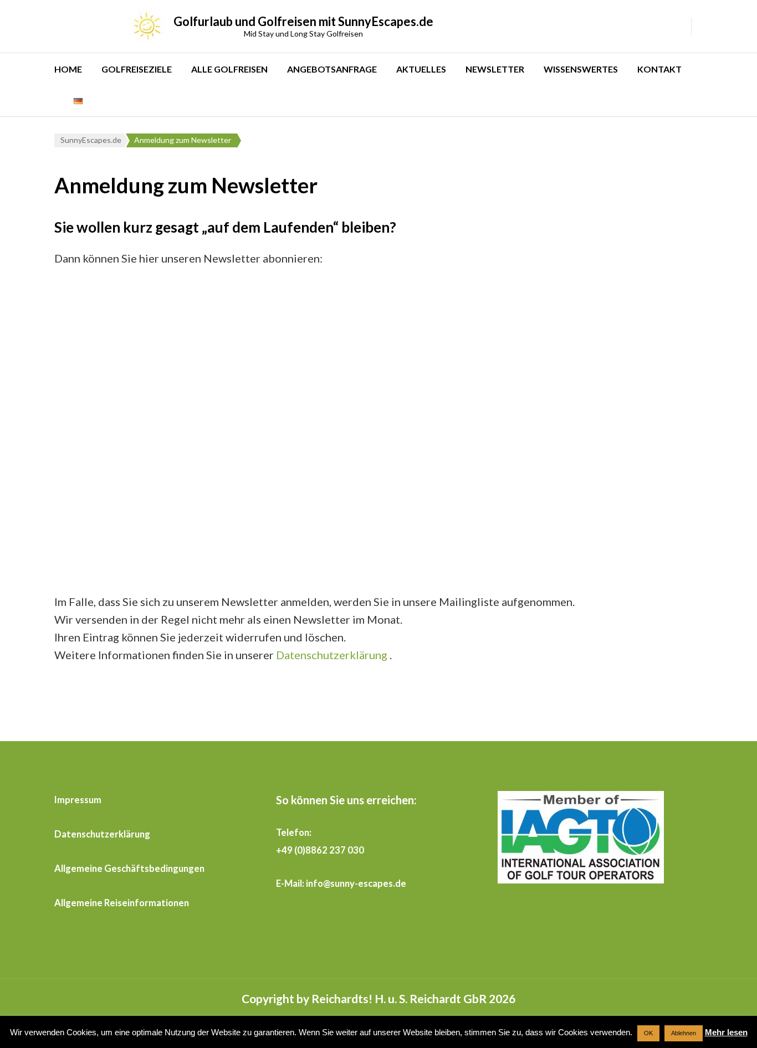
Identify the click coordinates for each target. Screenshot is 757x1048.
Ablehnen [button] (683, 1033)
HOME (68, 69)
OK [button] (648, 1033)
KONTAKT (659, 69)
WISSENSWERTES (581, 69)
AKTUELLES (421, 69)
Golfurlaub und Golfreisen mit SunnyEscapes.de (303, 21)
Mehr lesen (726, 1032)
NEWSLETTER (495, 69)
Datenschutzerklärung (331, 654)
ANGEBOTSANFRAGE (332, 69)
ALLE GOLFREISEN (229, 69)
